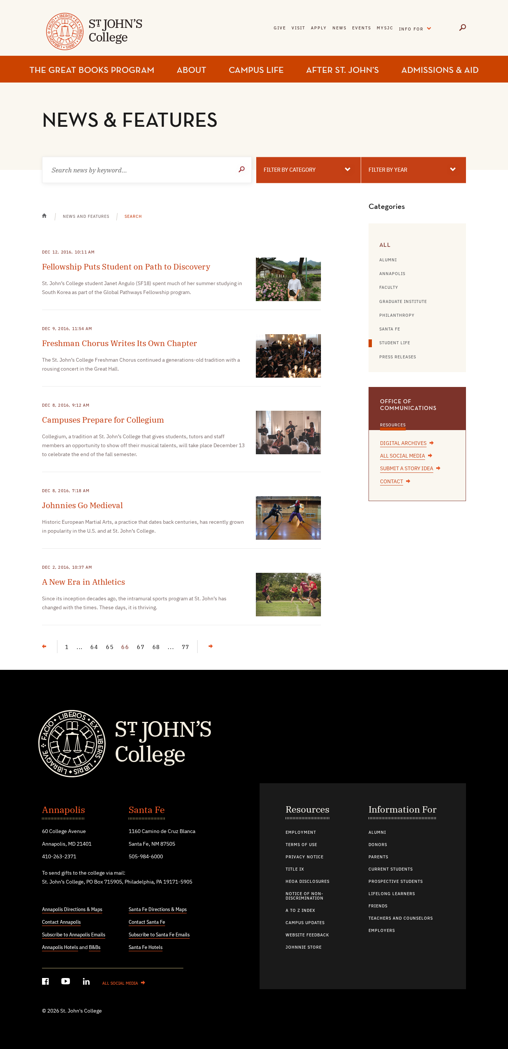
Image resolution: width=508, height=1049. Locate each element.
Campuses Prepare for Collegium (103, 419)
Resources (393, 425)
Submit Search (242, 169)
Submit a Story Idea (406, 468)
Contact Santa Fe (147, 922)
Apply (319, 28)
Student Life (394, 343)
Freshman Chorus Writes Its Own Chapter (119, 343)
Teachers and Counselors (401, 918)
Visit (298, 28)
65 (110, 648)
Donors (378, 845)
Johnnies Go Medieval (82, 505)
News (339, 28)
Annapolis (392, 274)
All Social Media (402, 456)
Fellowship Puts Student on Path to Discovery (126, 266)
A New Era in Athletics (83, 582)
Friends (378, 906)
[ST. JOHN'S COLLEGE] (93, 36)
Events (361, 28)
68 (156, 648)
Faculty (388, 287)
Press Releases (397, 357)
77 (186, 648)
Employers (382, 931)
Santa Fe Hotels (146, 947)
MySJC (385, 28)
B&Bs (94, 947)
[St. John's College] (254, 743)
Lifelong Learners (392, 894)
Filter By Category (290, 170)
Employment (301, 832)
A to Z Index (300, 910)
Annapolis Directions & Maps (72, 909)
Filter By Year (388, 170)
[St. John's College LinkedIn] (87, 982)
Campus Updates (305, 923)
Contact (391, 481)
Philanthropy (397, 315)
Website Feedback (307, 935)
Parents (378, 857)
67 (141, 648)
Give (280, 28)
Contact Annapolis (61, 922)
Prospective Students (396, 881)
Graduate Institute (403, 302)
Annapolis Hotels (60, 947)
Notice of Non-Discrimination (305, 896)
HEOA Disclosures (307, 881)
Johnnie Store (304, 947)
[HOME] (48, 220)
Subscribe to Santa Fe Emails (159, 934)
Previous (57, 643)
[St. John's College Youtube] (66, 982)
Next (205, 646)
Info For (417, 28)
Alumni (388, 260)
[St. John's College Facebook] (46, 982)
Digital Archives (403, 443)
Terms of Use (301, 845)
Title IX (295, 869)
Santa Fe (389, 329)
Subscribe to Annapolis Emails (73, 934)
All (385, 245)
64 (94, 648)
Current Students (391, 869)
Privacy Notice (305, 857)
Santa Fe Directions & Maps (158, 909)
